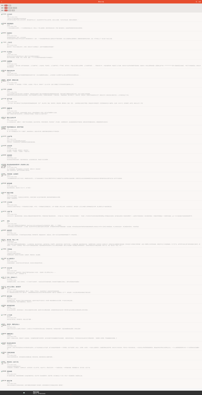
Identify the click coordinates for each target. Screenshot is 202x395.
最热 (6, 5)
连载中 (10, 8)
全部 (6, 8)
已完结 (15, 8)
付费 (13, 10)
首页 (200, 1)
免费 (10, 10)
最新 (10, 5)
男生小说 (101, 2)
